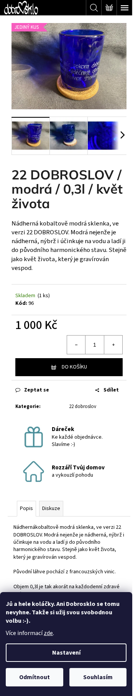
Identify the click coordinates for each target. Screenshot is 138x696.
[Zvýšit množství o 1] (113, 345)
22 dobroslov (82, 406)
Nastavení (66, 652)
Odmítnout (34, 677)
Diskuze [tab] (51, 508)
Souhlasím (98, 677)
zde (48, 633)
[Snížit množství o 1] (76, 345)
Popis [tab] (26, 508)
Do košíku (74, 367)
